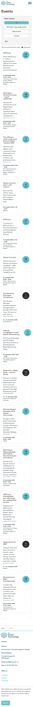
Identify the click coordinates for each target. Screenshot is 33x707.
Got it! (6, 703)
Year (6, 41)
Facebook (4, 675)
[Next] (30, 618)
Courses (16, 36)
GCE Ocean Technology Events (16, 27)
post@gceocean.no (12, 662)
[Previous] (3, 618)
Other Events (16, 31)
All (16, 22)
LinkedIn (4, 678)
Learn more (5, 696)
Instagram (4, 680)
